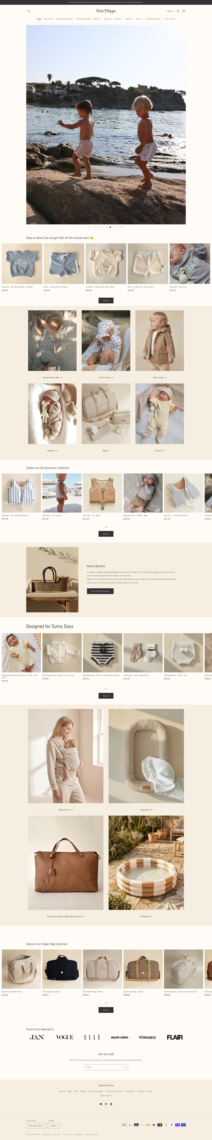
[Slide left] (100, 527)
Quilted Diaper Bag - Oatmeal (93, 992)
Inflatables (145, 916)
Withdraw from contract (114, 1091)
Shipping (83, 1091)
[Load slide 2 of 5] (99, 227)
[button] (29, 11)
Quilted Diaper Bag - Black (51, 992)
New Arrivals (158, 377)
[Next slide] (116, 227)
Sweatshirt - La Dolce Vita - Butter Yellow (100, 287)
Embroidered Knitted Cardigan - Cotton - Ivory (58, 675)
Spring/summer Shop (51, 377)
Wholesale (140, 1091)
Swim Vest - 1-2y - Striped (51, 515)
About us (62, 1091)
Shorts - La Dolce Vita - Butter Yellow (141, 287)
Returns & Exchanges (95, 1091)
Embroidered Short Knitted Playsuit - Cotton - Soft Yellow (19, 676)
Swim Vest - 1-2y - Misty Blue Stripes (15, 515)
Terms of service (67, 1134)
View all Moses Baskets (100, 591)
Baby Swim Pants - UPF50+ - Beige (136, 515)
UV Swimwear (104, 377)
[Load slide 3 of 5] (103, 227)
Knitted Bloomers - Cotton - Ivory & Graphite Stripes (101, 675)
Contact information (92, 1134)
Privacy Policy (130, 1091)
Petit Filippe (35, 1134)
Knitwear (158, 450)
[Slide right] (111, 527)
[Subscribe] (125, 1067)
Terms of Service (106, 1095)
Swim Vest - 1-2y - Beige (91, 515)
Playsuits (51, 450)
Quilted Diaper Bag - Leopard (133, 992)
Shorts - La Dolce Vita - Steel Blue (55, 287)
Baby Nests (145, 809)
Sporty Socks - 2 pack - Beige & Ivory (136, 675)
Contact (149, 1091)
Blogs (70, 1091)
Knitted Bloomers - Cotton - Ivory (175, 675)
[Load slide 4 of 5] (106, 227)
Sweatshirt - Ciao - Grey (178, 287)
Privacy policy (56, 1134)
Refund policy (46, 1134)
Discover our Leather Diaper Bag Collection (64, 916)
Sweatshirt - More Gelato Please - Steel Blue (17, 287)
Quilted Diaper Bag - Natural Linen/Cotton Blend (180, 992)
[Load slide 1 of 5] (95, 227)
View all (106, 300)
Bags (105, 450)
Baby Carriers (64, 809)
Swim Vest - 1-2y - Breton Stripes (175, 515)
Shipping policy (79, 1134)
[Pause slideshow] (122, 227)
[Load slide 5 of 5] (110, 227)
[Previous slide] (89, 227)
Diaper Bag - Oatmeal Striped (12, 992)
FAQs (76, 1091)
